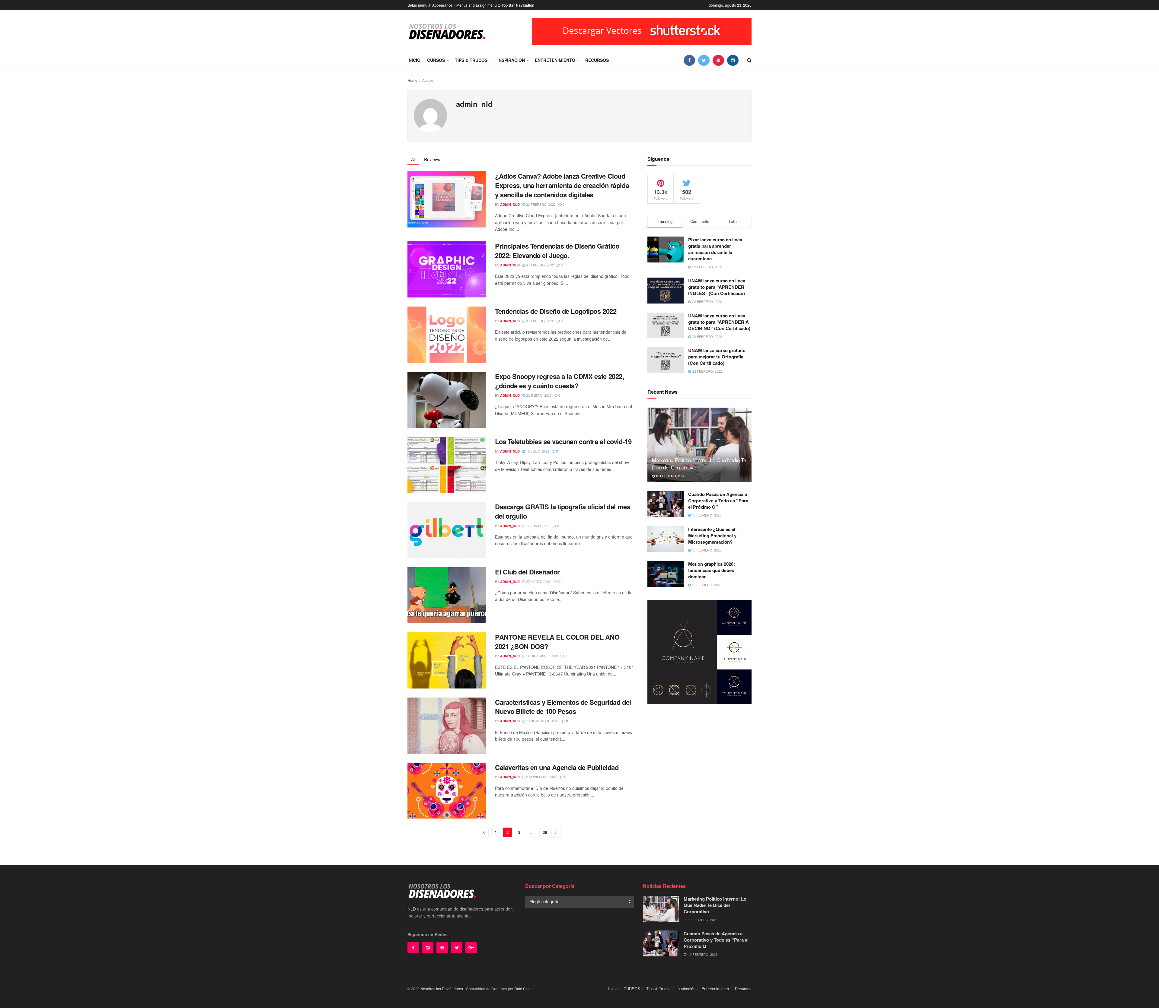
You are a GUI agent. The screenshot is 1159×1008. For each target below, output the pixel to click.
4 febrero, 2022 (539, 264)
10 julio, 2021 (537, 451)
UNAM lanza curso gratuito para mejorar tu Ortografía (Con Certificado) (717, 356)
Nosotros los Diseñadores (441, 988)
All (413, 159)
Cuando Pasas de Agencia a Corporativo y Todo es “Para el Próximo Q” (718, 500)
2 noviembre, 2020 (541, 776)
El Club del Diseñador (527, 572)
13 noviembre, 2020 (542, 720)
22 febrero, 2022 (540, 204)
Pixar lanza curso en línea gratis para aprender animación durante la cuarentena (715, 249)
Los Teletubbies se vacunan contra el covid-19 (563, 441)
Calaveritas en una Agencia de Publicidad (556, 767)
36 (545, 832)
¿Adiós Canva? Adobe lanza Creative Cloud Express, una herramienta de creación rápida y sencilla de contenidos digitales (562, 185)
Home (412, 80)
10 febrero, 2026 (670, 475)
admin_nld (510, 204)
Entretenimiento (555, 60)
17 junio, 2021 (537, 525)
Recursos (597, 60)
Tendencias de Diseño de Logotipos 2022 (555, 311)
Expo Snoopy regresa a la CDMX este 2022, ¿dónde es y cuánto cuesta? (559, 380)
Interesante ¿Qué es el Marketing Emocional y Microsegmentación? (712, 535)
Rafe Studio (524, 988)
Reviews (432, 159)
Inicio (413, 60)
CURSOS (436, 60)
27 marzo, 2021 (538, 581)
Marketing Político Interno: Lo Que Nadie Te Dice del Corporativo (699, 463)
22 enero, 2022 (538, 395)
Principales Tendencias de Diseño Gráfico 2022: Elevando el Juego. (557, 250)
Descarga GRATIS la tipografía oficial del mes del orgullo (562, 511)
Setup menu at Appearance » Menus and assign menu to (470, 5)
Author (427, 80)
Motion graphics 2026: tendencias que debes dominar (711, 570)
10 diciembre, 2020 (541, 655)
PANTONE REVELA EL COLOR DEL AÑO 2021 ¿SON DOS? (557, 641)
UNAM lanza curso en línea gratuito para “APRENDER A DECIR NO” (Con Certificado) (719, 322)
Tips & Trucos (471, 60)
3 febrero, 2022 (539, 320)
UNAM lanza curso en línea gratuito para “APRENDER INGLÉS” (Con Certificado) (716, 287)
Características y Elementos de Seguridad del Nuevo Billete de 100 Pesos (563, 706)
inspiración (511, 60)
